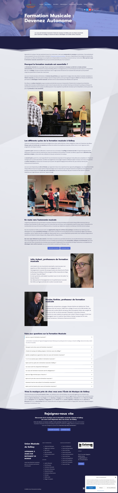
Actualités (79, 4)
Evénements (72, 4)
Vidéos (85, 4)
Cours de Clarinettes (67, 448)
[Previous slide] (80, 445)
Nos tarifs (47, 450)
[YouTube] (90, 10)
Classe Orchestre (49, 471)
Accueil (41, 4)
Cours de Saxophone (67, 458)
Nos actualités (48, 452)
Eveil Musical (48, 465)
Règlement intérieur (50, 448)
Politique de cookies (100, 490)
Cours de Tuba (66, 464)
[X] (87, 10)
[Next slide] (91, 445)
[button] (115, 477)
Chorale (46, 475)
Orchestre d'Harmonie (50, 473)
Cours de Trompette (67, 462)
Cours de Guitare (66, 452)
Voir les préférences (111, 487)
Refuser (101, 487)
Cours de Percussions (67, 454)
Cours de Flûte (66, 450)
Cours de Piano (66, 456)
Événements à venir (49, 454)
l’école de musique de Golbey (58, 56)
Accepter (91, 487)
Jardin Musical (48, 463)
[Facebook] (85, 10)
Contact (91, 4)
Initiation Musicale (49, 467)
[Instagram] (92, 10)
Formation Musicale (50, 469)
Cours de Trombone (67, 460)
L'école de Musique (49, 446)
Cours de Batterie (66, 446)
